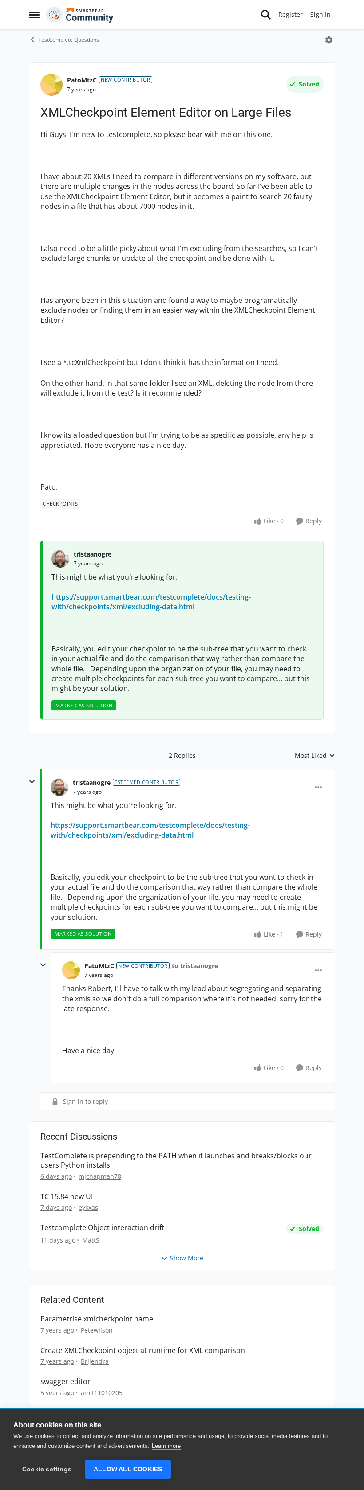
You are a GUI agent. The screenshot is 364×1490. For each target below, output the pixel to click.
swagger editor (65, 1381)
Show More (186, 1258)
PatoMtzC (82, 80)
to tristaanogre (195, 965)
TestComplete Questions (68, 39)
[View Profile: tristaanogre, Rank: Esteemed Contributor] (59, 787)
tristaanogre (92, 554)
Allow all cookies (128, 1469)
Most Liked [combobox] (315, 755)
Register (290, 14)
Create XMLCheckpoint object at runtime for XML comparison (142, 1350)
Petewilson (97, 1330)
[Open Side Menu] (34, 14)
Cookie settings (46, 1469)
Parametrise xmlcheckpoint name (96, 1319)
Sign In (320, 14)
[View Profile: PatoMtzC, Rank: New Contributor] (51, 85)
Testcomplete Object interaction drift (102, 1227)
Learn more (166, 1446)
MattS (90, 1240)
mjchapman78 (100, 1176)
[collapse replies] (32, 781)
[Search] (266, 14)
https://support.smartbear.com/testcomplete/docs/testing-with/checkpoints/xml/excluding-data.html (151, 602)
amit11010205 (102, 1392)
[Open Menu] (329, 40)
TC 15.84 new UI (66, 1196)
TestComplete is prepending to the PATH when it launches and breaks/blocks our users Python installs (176, 1160)
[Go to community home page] (80, 15)
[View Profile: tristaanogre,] (60, 559)
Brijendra (95, 1361)
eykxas (88, 1207)
